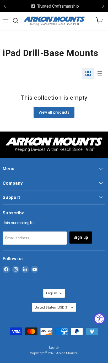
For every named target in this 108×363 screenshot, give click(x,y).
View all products (54, 112)
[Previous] (4, 6)
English (51, 293)
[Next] (103, 6)
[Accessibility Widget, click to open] (99, 318)
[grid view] (88, 73)
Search (54, 348)
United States (51, 307)
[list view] (99, 73)
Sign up (80, 237)
